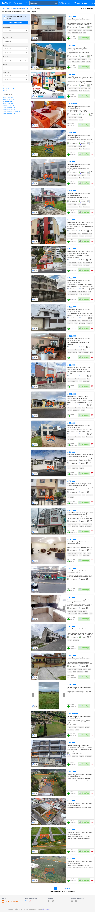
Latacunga (37, 9)
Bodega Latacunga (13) (9, 109)
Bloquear (83, 909)
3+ (20, 60)
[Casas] (26, 902)
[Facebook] (49, 902)
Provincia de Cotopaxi (13, 9)
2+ (15, 60)
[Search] (56, 3)
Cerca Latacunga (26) (8, 101)
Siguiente (67, 888)
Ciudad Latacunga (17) (9, 105)
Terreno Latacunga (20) (9, 103)
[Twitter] (53, 902)
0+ (5, 60)
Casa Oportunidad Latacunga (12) (12, 111)
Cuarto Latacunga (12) (9, 113)
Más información (46, 909)
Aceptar (75, 909)
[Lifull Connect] (10, 902)
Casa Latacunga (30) (8, 99)
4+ (25, 60)
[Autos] (30, 902)
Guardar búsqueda (15, 22)
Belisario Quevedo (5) (8, 89)
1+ (11, 60)
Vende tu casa (82, 3)
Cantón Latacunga (26, 9)
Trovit (3, 9)
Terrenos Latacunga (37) (9, 97)
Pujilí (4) (5, 91)
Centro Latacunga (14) (9, 107)
